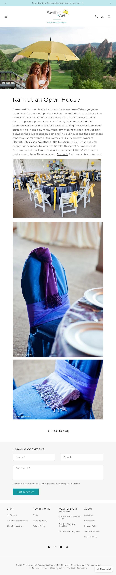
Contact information (77, 568)
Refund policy (77, 565)
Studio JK (87, 121)
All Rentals (12, 515)
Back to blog (60, 430)
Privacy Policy (90, 526)
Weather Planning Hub (69, 531)
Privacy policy (93, 565)
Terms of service (39, 568)
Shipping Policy (40, 520)
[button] (6, 16)
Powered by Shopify (58, 565)
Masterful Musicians (25, 142)
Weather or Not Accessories (36, 565)
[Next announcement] (110, 3)
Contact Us (89, 520)
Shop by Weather (15, 526)
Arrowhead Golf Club (25, 109)
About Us (88, 515)
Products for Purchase (17, 520)
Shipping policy (57, 568)
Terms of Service (92, 531)
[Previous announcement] (5, 3)
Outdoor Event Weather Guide (70, 517)
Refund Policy (39, 526)
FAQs (35, 515)
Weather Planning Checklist (67, 525)
